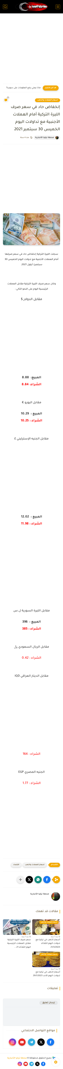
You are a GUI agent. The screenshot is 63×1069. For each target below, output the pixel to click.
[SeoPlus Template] (54, 1058)
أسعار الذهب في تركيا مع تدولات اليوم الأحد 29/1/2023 (46, 974)
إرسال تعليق (48, 1003)
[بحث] (5, 7)
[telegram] (31, 1042)
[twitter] (41, 1042)
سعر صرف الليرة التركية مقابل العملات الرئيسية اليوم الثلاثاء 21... (19, 943)
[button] (47, 879)
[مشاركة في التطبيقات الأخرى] (20, 879)
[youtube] (22, 1042)
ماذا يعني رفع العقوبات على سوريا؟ (23, 88)
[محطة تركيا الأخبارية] (31, 6)
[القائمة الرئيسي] (58, 7)
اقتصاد (16, 865)
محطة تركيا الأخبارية (17, 1058)
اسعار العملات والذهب (47, 100)
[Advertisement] (31, 50)
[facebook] (50, 1042)
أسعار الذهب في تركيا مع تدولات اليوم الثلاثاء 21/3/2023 (48, 943)
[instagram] (12, 1042)
